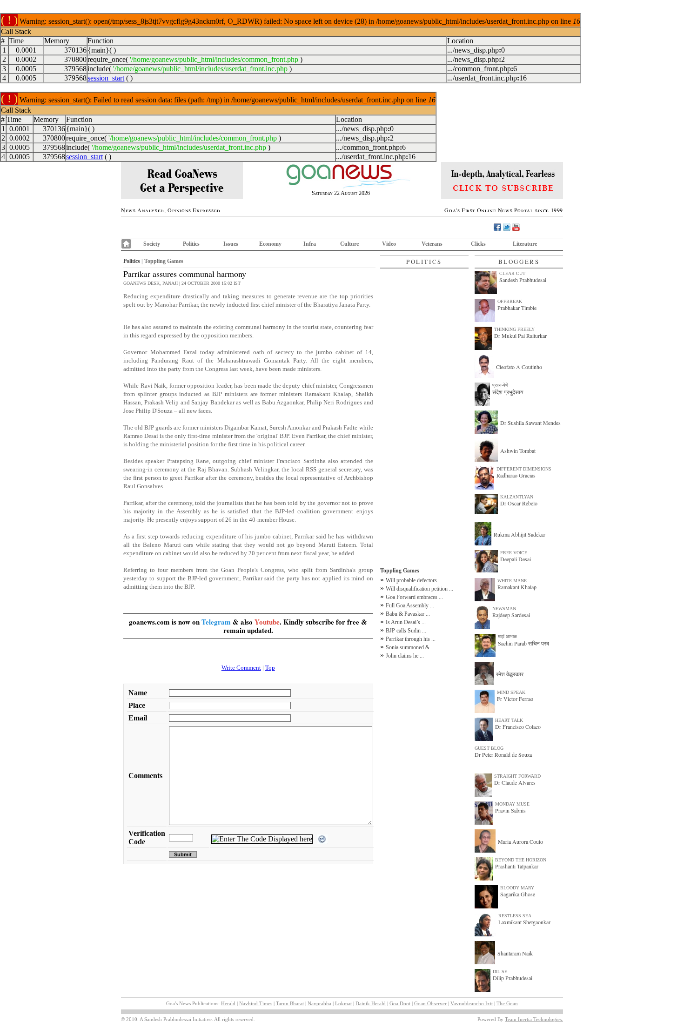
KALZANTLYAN (516, 496)
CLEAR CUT (512, 273)
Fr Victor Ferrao (515, 698)
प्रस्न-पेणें (500, 385)
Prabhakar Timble (516, 307)
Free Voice (513, 552)
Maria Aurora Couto (520, 841)
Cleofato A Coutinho (519, 366)
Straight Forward (517, 776)
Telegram (216, 622)
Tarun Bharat (290, 1003)
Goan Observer (430, 1003)
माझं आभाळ (507, 636)
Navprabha (319, 1003)
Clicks (478, 244)
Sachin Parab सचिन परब (523, 643)
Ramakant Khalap (516, 587)
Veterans (432, 244)
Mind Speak (511, 692)
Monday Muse (512, 804)
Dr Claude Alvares (515, 782)
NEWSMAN (504, 608)
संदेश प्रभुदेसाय (507, 392)
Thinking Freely (514, 329)
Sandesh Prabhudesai (522, 279)
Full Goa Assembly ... (410, 605)
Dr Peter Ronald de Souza (503, 754)
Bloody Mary (517, 887)
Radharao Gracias (516, 475)
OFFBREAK (509, 301)
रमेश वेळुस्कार (509, 674)
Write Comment (241, 667)
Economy (270, 244)
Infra (309, 244)
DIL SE (500, 971)
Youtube (267, 622)
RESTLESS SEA (514, 915)
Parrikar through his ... (411, 639)
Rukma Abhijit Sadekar (519, 534)
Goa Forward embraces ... (414, 597)
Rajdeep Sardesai (511, 615)
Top (270, 667)
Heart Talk (509, 720)
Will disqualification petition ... (419, 588)
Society (151, 244)
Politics (191, 244)
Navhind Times (255, 1003)
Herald (228, 1003)
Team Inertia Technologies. (534, 1019)
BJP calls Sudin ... (406, 630)
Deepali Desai (515, 559)
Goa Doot (399, 1003)
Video (389, 244)
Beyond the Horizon (520, 859)
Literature (525, 244)
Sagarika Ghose (517, 894)
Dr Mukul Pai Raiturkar (520, 335)
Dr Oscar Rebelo (518, 503)
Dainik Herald (370, 1003)
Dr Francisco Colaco (518, 726)
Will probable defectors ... (414, 580)
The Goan (507, 1003)
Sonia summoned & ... (410, 647)
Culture (349, 244)
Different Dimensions (523, 468)
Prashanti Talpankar (516, 866)
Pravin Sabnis (510, 810)
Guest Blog (489, 748)
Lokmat (343, 1003)
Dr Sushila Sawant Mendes (530, 422)
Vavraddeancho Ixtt (471, 1003)
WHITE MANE (512, 580)
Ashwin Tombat (518, 450)
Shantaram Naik (515, 953)
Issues (230, 244)
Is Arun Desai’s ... (406, 622)
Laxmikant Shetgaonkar (524, 922)
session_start (105, 78)
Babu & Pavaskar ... (408, 614)
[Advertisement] (424, 417)
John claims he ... (405, 655)
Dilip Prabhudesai (512, 978)
